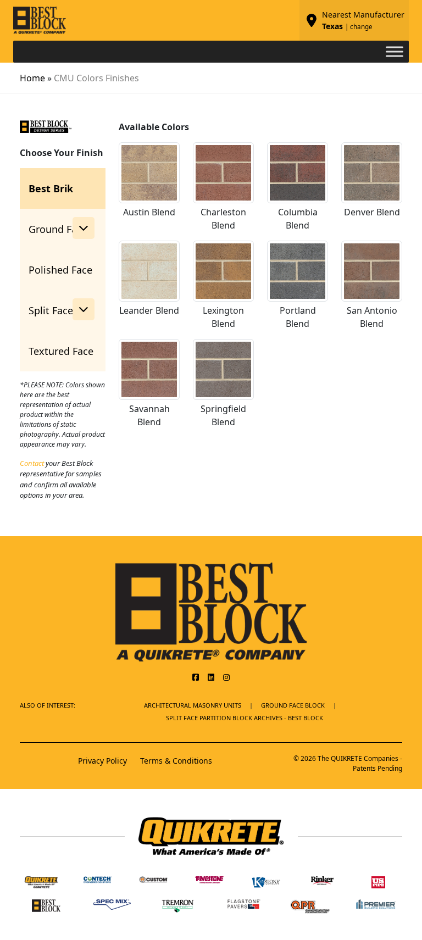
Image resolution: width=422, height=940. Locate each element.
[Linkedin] (211, 677)
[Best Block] (211, 611)
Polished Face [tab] (60, 269)
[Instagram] (226, 677)
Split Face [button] (51, 310)
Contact (32, 463)
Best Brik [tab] (51, 188)
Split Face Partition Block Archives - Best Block (244, 718)
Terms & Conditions (176, 760)
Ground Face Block (293, 705)
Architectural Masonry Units (192, 705)
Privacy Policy (102, 760)
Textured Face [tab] (61, 351)
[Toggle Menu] (394, 51)
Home (32, 78)
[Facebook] (195, 677)
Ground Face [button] (58, 229)
